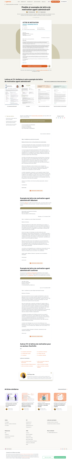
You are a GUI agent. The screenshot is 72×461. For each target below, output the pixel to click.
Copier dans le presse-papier (36, 190)
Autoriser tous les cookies (60, 457)
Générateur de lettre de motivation (10, 423)
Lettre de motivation (37, 1)
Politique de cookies (29, 437)
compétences (30, 275)
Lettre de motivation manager (42, 364)
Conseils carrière (7, 437)
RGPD (27, 444)
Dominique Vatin (30, 374)
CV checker (7, 425)
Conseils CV (7, 434)
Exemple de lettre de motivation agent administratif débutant (11, 122)
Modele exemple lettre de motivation (12, 4)
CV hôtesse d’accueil (41, 353)
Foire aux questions (29, 434)
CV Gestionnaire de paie (25, 353)
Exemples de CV (30, 1)
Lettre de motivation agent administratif (26, 362)
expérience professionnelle (32, 272)
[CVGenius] (8, 1)
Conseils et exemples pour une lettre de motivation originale (59, 405)
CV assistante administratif (12, 106)
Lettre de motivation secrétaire (27, 366)
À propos (27, 432)
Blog (5, 432)
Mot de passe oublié (29, 439)
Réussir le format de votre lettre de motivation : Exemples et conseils (27, 405)
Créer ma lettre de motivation (34, 66)
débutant (26, 202)
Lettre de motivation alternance (44, 106)
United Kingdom (9, 448)
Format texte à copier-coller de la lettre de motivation (11, 119)
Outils (19, 1)
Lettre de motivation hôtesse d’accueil (28, 364)
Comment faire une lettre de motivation (53, 423)
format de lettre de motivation (37, 115)
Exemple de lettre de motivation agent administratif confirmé (11, 125)
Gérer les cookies (48, 457)
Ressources (43, 1)
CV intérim (28, 106)
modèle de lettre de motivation (42, 70)
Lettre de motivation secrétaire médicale (43, 367)
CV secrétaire (23, 355)
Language (49, 1)
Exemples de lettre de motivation (52, 422)
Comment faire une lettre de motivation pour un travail (11, 405)
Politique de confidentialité (30, 442)
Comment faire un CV (29, 425)
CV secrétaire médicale (41, 355)
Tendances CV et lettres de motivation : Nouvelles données (44, 405)
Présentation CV (28, 427)
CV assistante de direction (42, 351)
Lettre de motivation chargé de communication (43, 362)
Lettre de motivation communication (60, 106)
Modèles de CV (23, 1)
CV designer (7, 422)
